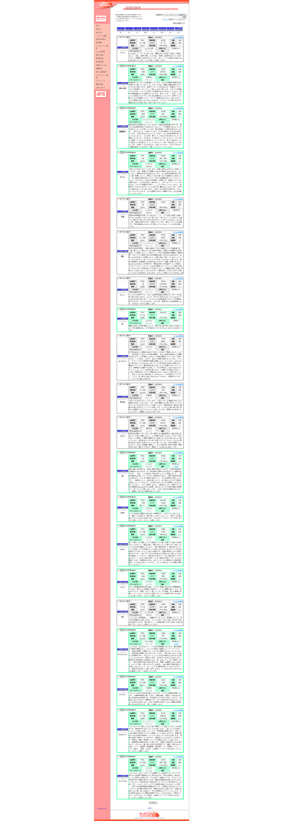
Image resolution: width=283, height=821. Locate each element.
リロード (166, 19)
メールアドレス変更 (102, 47)
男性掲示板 (99, 58)
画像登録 (99, 68)
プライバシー (100, 81)
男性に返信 (99, 55)
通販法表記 (99, 84)
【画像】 (176, 466)
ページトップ (102, 808)
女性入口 (99, 29)
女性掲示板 (99, 62)
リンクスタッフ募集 (102, 76)
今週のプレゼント (102, 65)
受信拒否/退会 (100, 39)
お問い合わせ (100, 87)
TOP (97, 26)
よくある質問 (100, 51)
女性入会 (99, 32)
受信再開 (99, 42)
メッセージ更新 (101, 36)
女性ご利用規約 (101, 72)
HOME (149, 808)
